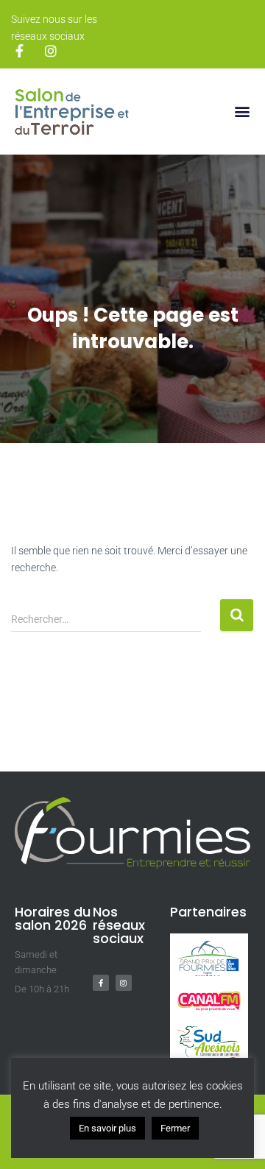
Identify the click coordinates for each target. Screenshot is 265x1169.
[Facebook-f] (101, 983)
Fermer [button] (175, 1128)
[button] (242, 111)
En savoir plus (107, 1128)
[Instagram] (124, 983)
